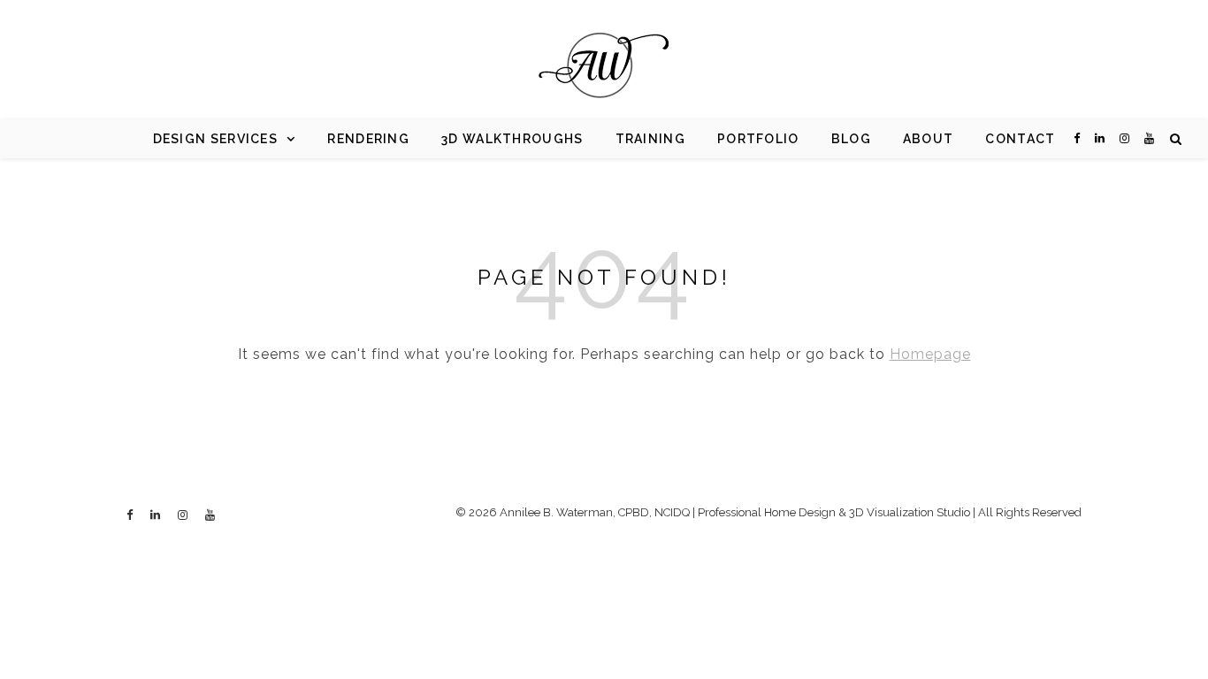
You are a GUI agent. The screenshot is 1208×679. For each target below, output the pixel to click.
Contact (1020, 139)
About (928, 139)
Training (650, 139)
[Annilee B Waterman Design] (604, 66)
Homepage (930, 354)
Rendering (368, 139)
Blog (851, 139)
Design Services (216, 139)
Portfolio (758, 139)
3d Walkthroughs (512, 139)
